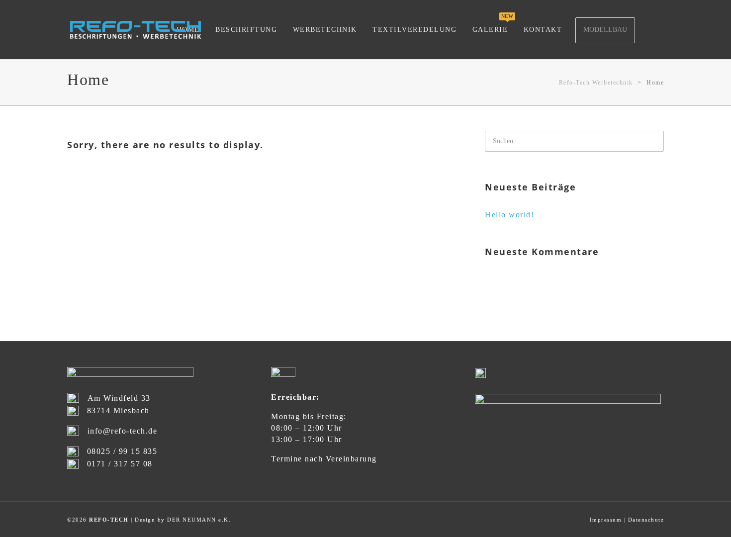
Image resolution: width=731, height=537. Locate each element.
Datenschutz (646, 520)
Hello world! (509, 214)
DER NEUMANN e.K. (199, 520)
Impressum (606, 520)
